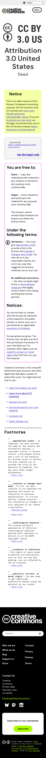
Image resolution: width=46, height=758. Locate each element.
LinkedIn (21, 705)
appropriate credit (25, 245)
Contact (29, 645)
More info (17, 475)
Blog (4, 654)
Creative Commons (13, 11)
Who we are (8, 645)
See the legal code (28, 154)
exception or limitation (18, 328)
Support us (8, 658)
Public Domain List (18, 421)
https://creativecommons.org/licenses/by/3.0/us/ (22, 145)
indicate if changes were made (22, 253)
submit (40, 633)
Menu (37, 10)
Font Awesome (34, 751)
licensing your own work (18, 120)
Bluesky (7, 705)
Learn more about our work (23, 387)
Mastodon (14, 705)
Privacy (29, 651)
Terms (28, 663)
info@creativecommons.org (15, 698)
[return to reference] (10, 441)
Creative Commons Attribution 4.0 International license (25, 748)
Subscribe (23, 728)
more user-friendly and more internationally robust (20, 114)
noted (35, 742)
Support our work (18, 402)
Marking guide (19, 510)
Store (5, 663)
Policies (29, 657)
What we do (8, 650)
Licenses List (16, 416)
